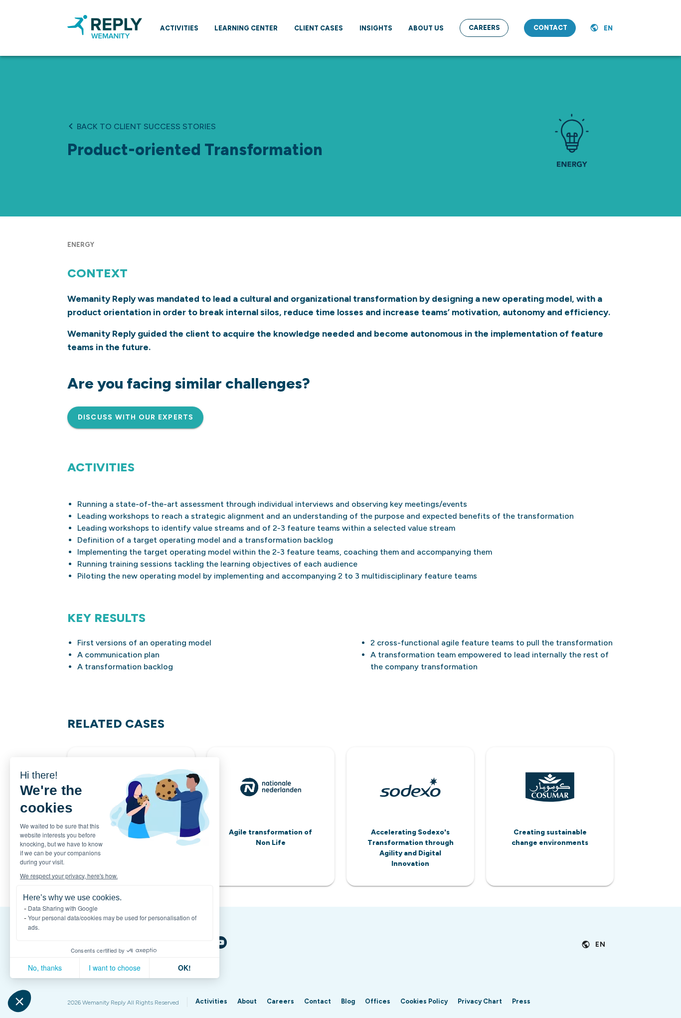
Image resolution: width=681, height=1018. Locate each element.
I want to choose (115, 968)
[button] (19, 1001)
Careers (280, 1001)
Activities (211, 1001)
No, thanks (45, 968)
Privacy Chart (480, 1001)
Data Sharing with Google (63, 908)
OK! (184, 968)
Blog (348, 1001)
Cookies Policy (424, 1001)
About (247, 1001)
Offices (377, 1001)
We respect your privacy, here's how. (69, 875)
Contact (317, 1001)
